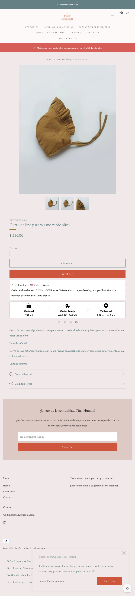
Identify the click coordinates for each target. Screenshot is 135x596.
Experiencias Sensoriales (86, 33)
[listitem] (67, 4)
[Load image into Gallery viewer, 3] (82, 203)
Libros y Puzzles (67, 38)
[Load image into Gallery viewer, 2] (67, 203)
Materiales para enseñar (58, 27)
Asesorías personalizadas (50, 33)
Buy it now (67, 273)
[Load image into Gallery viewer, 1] (52, 203)
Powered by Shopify (12, 548)
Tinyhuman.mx (18, 219)
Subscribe (109, 581)
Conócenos (31, 27)
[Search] (128, 14)
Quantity (13, 248)
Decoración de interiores (94, 27)
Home (49, 59)
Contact (7, 497)
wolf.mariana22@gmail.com (19, 514)
